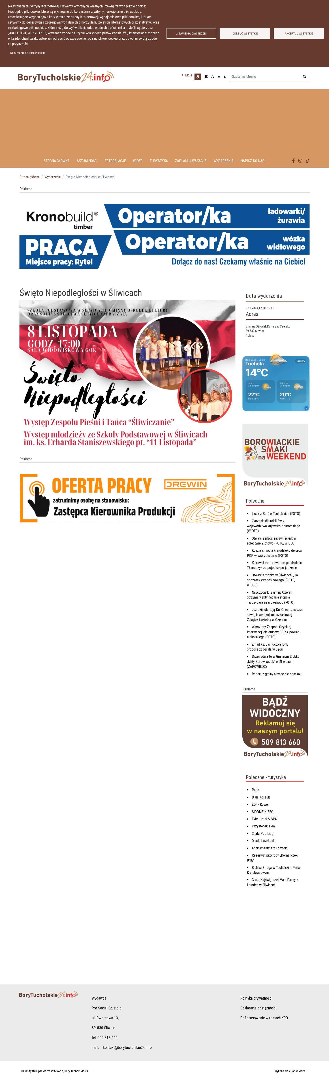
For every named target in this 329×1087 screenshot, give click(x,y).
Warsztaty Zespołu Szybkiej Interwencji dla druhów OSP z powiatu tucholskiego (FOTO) (273, 632)
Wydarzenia (223, 161)
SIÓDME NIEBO (262, 812)
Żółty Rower (260, 804)
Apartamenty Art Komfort (269, 848)
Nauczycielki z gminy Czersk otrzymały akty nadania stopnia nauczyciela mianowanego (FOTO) (270, 597)
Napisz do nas (252, 161)
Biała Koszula (261, 797)
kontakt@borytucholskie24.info (127, 1047)
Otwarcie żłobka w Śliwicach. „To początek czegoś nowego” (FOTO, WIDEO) (272, 580)
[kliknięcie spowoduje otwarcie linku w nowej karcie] (293, 160)
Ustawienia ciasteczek (191, 33)
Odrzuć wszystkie (245, 33)
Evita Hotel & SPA (264, 819)
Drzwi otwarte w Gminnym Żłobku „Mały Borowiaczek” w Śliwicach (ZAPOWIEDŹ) (273, 661)
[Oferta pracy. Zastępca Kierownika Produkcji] (127, 501)
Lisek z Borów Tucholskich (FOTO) (276, 514)
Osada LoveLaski (263, 841)
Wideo (138, 161)
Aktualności (87, 161)
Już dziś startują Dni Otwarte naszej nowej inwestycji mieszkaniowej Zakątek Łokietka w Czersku (275, 615)
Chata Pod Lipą (262, 833)
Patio (255, 790)
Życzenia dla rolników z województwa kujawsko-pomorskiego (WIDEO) (273, 526)
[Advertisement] (164, 120)
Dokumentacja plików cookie (27, 52)
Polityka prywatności (256, 998)
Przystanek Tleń (263, 826)
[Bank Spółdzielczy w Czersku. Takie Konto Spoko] (164, 239)
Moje (188, 75)
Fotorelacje (115, 161)
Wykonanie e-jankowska (290, 1071)
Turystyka (159, 161)
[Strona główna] (78, 76)
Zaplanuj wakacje (190, 161)
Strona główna (57, 161)
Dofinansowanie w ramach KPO (264, 1018)
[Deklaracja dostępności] (197, 77)
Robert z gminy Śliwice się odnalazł (276, 674)
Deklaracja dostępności (258, 1008)
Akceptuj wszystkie (299, 33)
